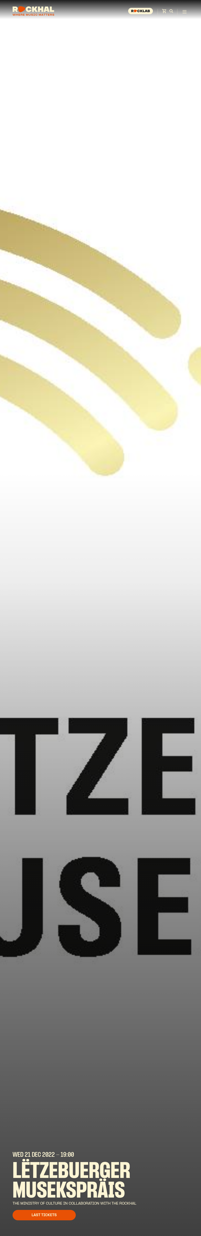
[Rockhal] (33, 11)
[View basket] (164, 12)
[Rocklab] (141, 12)
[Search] (171, 11)
